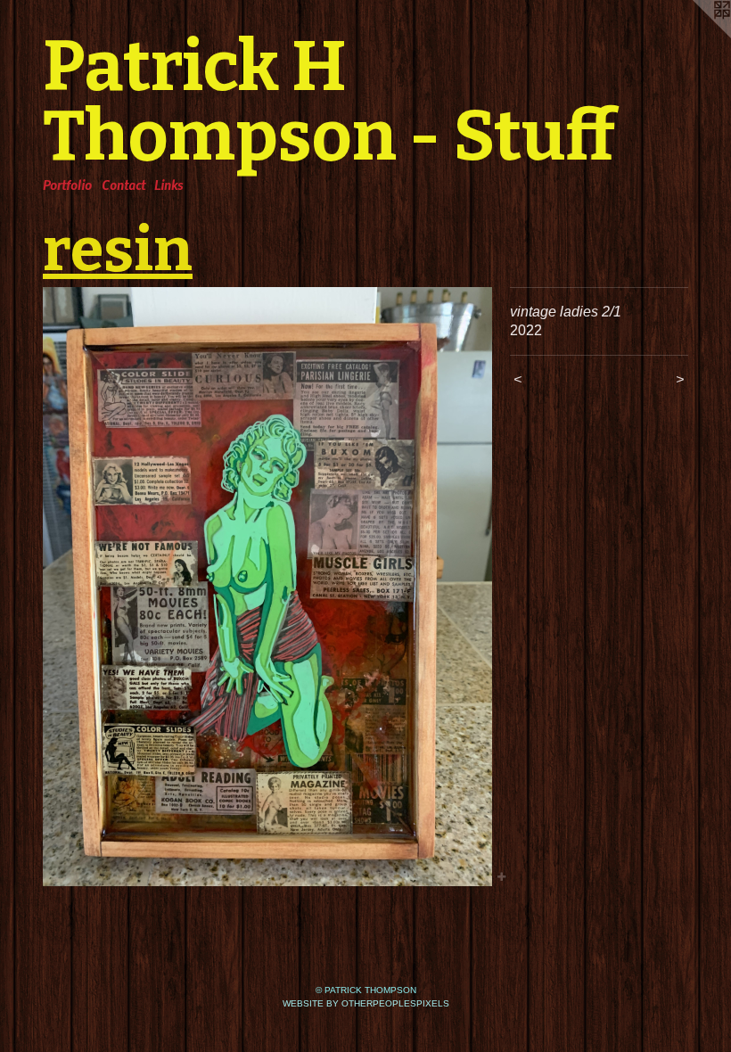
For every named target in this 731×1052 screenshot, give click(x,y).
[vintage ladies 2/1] (267, 586)
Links (168, 184)
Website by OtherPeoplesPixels (366, 1003)
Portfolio (67, 184)
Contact (123, 184)
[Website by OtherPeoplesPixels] (695, 35)
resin (118, 249)
